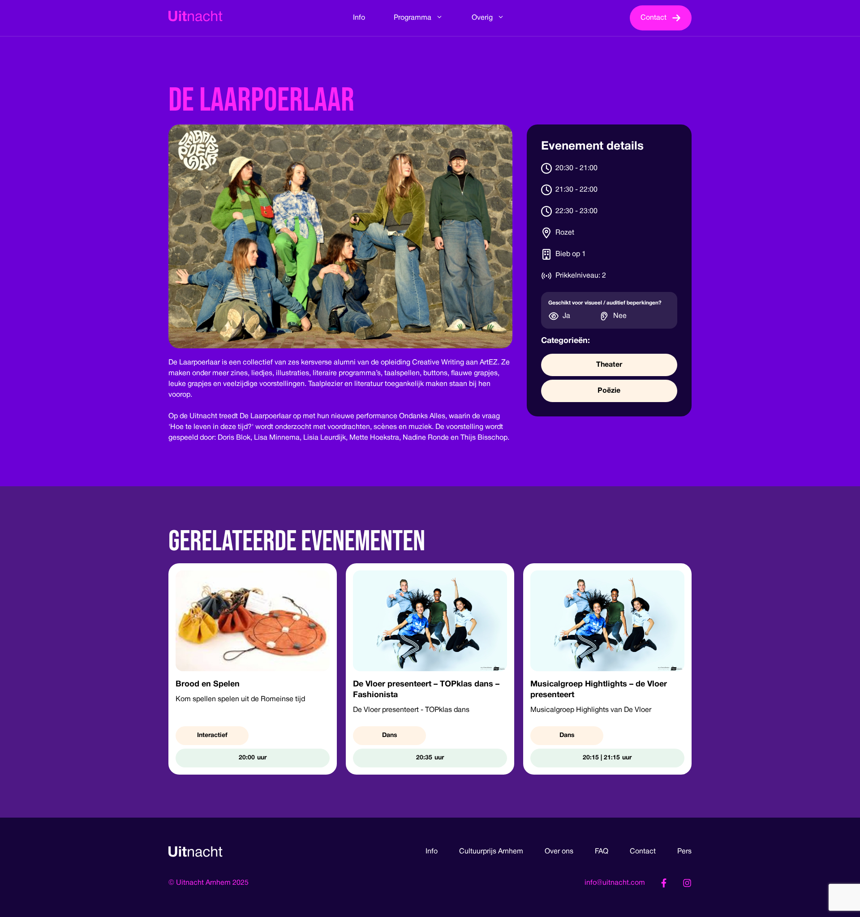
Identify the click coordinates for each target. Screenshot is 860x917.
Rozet (564, 233)
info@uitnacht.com (615, 883)
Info (359, 18)
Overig (482, 18)
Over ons (559, 851)
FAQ (601, 851)
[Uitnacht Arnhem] (195, 18)
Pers (684, 851)
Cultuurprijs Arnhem (491, 851)
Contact (643, 851)
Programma (412, 18)
